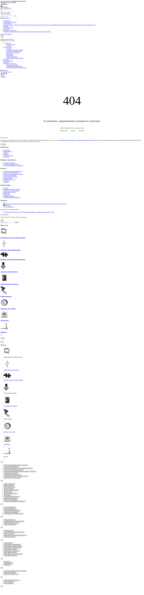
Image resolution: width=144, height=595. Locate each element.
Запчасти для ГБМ (8, 533)
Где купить (6, 29)
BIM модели (57, 25)
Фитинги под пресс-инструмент (11, 580)
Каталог (4, 77)
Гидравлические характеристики (87, 25)
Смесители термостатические (11, 523)
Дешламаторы (7, 491)
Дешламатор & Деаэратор (10, 493)
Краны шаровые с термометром (11, 550)
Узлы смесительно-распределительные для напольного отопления (19, 471)
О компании (7, 20)
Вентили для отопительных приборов (13, 174)
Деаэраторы (7, 495)
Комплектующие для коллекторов (12, 477)
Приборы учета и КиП (9, 179)
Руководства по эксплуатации (33, 25)
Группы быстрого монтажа (10, 176)
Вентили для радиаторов (10, 509)
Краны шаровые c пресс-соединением (13, 554)
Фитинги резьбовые (8, 581)
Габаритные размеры (73, 25)
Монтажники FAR (8, 27)
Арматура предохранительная (11, 172)
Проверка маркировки (9, 31)
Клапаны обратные (8, 488)
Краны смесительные (9, 519)
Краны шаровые (8, 178)
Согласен (3, 144)
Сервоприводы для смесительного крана (13, 521)
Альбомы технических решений (17, 25)
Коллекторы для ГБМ (9, 537)
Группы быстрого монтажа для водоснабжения (15, 535)
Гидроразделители (8, 530)
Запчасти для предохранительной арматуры (14, 501)
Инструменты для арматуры (10, 512)
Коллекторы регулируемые (10, 473)
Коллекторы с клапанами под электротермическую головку (18, 468)
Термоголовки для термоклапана (12, 510)
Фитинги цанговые (8, 583)
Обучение (6, 26)
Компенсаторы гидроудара (10, 499)
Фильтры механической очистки (11, 496)
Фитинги (6, 182)
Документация (7, 23)
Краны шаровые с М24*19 (10, 549)
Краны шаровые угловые (10, 552)
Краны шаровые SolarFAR (10, 555)
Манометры (7, 561)
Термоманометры (8, 563)
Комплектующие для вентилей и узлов (13, 513)
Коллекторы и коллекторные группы (13, 171)
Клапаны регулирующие (10, 524)
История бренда (8, 22)
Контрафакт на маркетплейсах (23, 31)
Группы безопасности (9, 487)
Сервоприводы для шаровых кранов (12, 546)
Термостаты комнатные (9, 572)
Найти (16, 222)
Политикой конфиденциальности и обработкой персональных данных (77, 140)
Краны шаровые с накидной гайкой (12, 547)
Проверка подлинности (10, 30)
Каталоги (6, 25)
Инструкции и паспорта (47, 25)
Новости (14, 22)
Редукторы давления (9, 483)
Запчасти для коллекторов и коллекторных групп (15, 476)
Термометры (7, 564)
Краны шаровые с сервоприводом (12, 544)
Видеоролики (63, 25)
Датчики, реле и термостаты (10, 574)
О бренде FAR (63, 130)
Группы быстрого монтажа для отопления (13, 532)
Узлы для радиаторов (9, 507)
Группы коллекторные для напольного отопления (15, 465)
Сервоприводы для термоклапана (12, 474)
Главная (3, 75)
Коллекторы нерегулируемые (11, 466)
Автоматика (7, 180)
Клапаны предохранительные (11, 490)
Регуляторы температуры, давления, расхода (14, 571)
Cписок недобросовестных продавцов (41, 31)
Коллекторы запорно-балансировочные (13, 469)
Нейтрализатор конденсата (10, 498)
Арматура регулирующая (10, 175)
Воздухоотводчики (8, 485)
